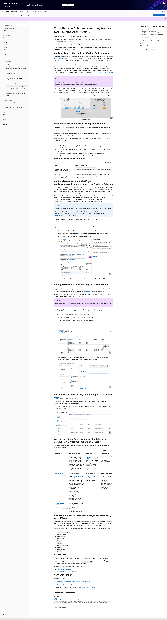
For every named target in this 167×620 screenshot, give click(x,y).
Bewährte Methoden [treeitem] (9, 59)
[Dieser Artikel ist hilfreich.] (152, 50)
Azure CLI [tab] (62, 223)
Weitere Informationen (92, 587)
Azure (59, 24)
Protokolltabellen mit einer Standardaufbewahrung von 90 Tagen (70, 58)
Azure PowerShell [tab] (69, 223)
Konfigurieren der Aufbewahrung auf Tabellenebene (151, 34)
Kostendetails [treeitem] (8, 61)
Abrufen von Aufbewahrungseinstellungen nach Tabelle (152, 36)
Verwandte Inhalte (144, 45)
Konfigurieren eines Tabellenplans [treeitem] (14, 75)
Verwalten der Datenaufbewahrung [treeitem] (15, 86)
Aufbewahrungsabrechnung (64, 569)
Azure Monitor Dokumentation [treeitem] (9, 28)
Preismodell (142, 43)
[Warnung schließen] (164, 3)
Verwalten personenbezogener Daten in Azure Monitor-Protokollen (73, 581)
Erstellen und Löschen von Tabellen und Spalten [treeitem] (15, 79)
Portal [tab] (56, 223)
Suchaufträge (74, 45)
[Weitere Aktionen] (112, 24)
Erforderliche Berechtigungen (146, 29)
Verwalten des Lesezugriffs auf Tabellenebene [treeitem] (17, 90)
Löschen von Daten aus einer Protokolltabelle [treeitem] (16, 88)
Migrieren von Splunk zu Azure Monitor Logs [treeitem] (14, 107)
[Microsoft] (2, 11)
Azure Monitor (66, 24)
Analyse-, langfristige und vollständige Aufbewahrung (152, 26)
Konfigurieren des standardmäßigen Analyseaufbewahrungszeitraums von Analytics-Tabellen (152, 32)
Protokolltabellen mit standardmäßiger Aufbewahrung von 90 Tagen (152, 41)
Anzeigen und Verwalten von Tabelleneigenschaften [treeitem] (13, 83)
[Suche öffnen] (159, 11)
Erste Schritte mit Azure (159, 15)
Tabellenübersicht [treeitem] (11, 73)
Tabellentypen (81, 445)
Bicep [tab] (80, 223)
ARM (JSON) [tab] (86, 223)
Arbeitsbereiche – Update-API (62, 215)
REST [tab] (76, 223)
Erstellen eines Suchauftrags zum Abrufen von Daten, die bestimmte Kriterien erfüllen (78, 583)
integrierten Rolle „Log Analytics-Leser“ (103, 176)
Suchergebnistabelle (59, 503)
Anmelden (163, 11)
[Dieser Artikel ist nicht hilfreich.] (153, 50)
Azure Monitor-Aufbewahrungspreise (66, 571)
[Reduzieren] (27, 23)
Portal (150, 15)
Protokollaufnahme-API (78, 476)
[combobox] (15, 25)
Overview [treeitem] (6, 49)
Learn (55, 24)
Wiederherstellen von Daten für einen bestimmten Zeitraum (71, 585)
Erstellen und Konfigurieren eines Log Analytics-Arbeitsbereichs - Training (70, 599)
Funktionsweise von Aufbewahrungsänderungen (150, 28)
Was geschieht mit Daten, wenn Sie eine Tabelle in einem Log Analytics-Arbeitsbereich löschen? (151, 38)
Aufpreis (87, 291)
